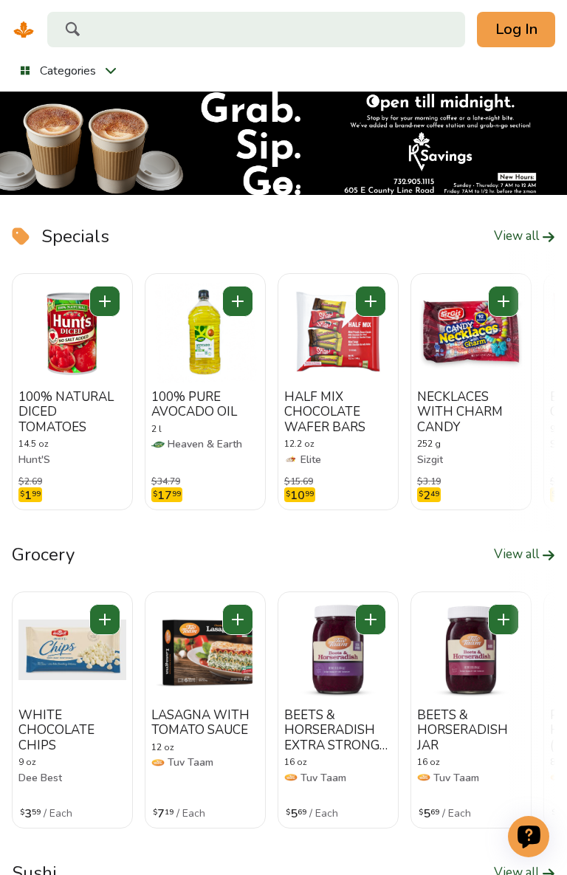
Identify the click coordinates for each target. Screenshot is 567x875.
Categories (68, 71)
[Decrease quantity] (105, 301)
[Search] (72, 31)
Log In (516, 29)
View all (518, 236)
